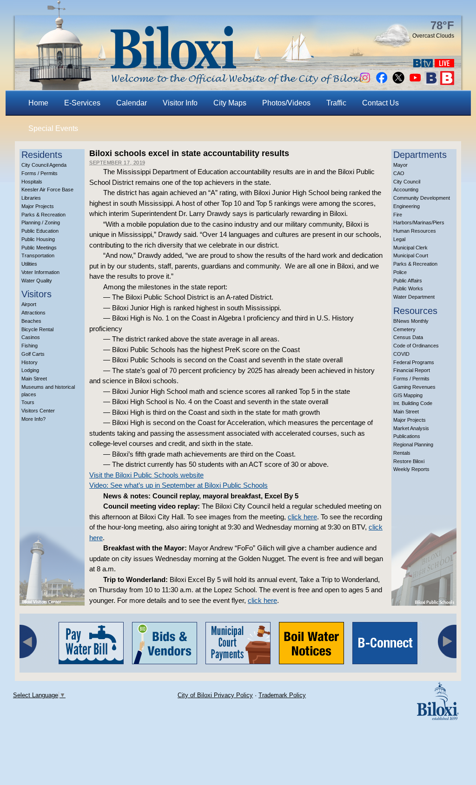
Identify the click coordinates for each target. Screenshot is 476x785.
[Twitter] (398, 82)
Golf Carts (33, 354)
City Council (406, 181)
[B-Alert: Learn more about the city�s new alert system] (447, 82)
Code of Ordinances (416, 345)
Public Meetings (39, 247)
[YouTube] (415, 82)
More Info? (33, 419)
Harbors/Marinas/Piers (418, 222)
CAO (398, 173)
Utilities (29, 264)
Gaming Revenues (414, 387)
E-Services (82, 103)
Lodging (30, 370)
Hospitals (31, 181)
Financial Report (411, 370)
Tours (27, 402)
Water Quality (36, 280)
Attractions (33, 312)
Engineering (406, 206)
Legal (399, 239)
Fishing (29, 345)
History (29, 362)
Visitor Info (180, 103)
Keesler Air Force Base (47, 189)
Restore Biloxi (408, 461)
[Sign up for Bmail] (431, 82)
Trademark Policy (282, 695)
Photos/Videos (286, 103)
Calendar (131, 103)
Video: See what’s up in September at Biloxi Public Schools (178, 485)
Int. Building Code (412, 403)
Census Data (408, 337)
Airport (28, 304)
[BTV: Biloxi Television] (423, 65)
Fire (397, 214)
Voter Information (40, 272)
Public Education (40, 231)
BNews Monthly (411, 321)
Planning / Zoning (40, 222)
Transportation (37, 255)
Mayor (400, 165)
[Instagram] (364, 82)
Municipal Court (410, 255)
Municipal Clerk (410, 247)
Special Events (53, 128)
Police (400, 272)
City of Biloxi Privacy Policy (215, 695)
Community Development (421, 198)
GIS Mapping (408, 395)
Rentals (401, 453)
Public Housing (38, 239)
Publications (406, 436)
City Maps (229, 103)
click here (302, 517)
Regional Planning (413, 444)
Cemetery (404, 329)
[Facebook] (381, 82)
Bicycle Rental (37, 329)
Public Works (408, 288)
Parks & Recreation (43, 214)
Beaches (31, 321)
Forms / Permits (39, 173)
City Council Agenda (43, 165)
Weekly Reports (411, 469)
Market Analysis (411, 428)
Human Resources (414, 231)
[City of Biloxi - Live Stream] (444, 65)
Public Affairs (407, 280)
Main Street (34, 378)
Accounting (405, 189)
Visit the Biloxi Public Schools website (146, 475)
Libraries (31, 198)
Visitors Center (38, 410)
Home (38, 103)
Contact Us (380, 103)
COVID (401, 354)
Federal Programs (413, 362)
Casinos (30, 337)
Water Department (414, 297)
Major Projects (37, 206)
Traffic (336, 103)
